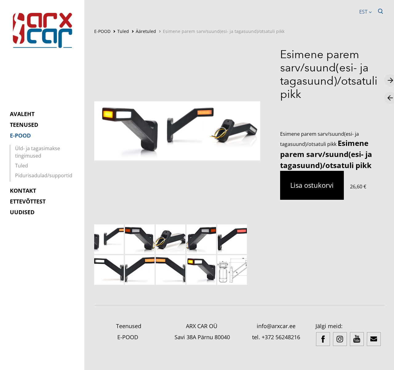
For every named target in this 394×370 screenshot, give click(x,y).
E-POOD (20, 135)
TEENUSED (24, 124)
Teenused (128, 326)
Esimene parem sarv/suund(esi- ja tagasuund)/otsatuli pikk (223, 31)
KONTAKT (23, 190)
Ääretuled (146, 31)
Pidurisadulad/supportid (43, 175)
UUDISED (22, 212)
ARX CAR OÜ (202, 326)
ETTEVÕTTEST (28, 201)
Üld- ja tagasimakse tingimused (37, 152)
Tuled (21, 165)
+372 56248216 (281, 337)
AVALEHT (22, 114)
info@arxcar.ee (276, 326)
